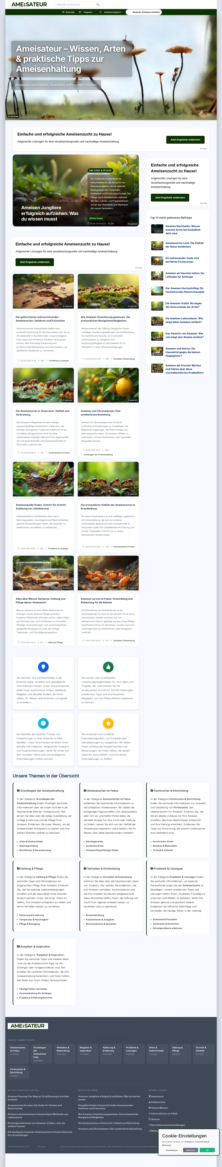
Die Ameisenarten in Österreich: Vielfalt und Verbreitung (108, 1123)
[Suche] (98, 5)
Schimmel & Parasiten (165, 919)
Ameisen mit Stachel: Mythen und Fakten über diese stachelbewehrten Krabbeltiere (185, 369)
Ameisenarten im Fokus (59, 453)
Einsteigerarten (94, 841)
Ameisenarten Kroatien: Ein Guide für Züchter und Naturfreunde (35, 1107)
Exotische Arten (95, 846)
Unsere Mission (159, 1108)
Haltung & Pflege (55, 642)
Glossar (155, 1119)
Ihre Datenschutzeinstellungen (168, 1125)
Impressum (157, 1096)
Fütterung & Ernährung (31, 915)
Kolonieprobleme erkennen (167, 928)
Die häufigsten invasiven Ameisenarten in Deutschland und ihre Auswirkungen (40, 1133)
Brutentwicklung (95, 915)
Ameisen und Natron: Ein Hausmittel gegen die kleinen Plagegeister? (183, 352)
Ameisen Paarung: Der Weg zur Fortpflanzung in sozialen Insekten (38, 1098)
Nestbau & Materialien (165, 846)
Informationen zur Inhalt (164, 1113)
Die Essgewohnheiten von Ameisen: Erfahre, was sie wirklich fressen (36, 1125)
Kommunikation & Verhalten (101, 924)
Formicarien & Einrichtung (170, 790)
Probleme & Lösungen (59, 361)
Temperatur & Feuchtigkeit (33, 919)
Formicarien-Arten (163, 841)
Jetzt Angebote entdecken (185, 139)
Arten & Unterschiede (31, 841)
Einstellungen (172, 1150)
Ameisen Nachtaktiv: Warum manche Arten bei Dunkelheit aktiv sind (183, 230)
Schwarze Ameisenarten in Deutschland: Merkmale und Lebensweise (38, 1116)
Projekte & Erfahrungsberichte (35, 997)
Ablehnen (190, 1150)
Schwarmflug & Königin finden (102, 850)
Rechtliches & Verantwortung (35, 850)
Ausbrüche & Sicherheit (166, 923)
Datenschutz (158, 1102)
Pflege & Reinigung (29, 924)
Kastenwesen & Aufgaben (100, 919)
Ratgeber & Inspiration (35, 946)
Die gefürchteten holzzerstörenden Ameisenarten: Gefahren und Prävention (105, 1107)
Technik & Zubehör (163, 850)
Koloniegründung (28, 846)
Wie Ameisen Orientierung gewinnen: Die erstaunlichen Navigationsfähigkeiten (108, 1116)
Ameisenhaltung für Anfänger (35, 993)
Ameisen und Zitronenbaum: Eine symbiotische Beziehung (110, 1129)
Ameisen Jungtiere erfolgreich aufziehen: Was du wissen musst (109, 1098)
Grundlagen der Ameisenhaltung (98, 454)
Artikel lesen (96, 218)
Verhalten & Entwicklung (124, 359)
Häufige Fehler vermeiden (33, 989)
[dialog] (189, 1142)
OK (207, 1150)
